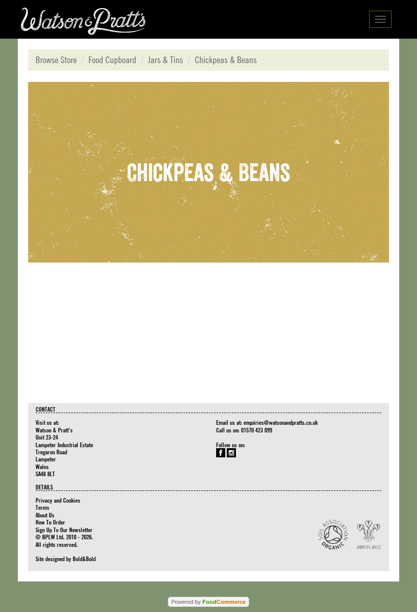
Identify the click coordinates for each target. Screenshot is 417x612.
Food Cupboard (112, 59)
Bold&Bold (84, 559)
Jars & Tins (165, 59)
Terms (42, 507)
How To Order (50, 522)
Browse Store (56, 59)
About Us (45, 515)
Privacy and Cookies (58, 500)
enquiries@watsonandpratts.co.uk (281, 422)
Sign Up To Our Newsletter (64, 530)
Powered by (208, 602)
